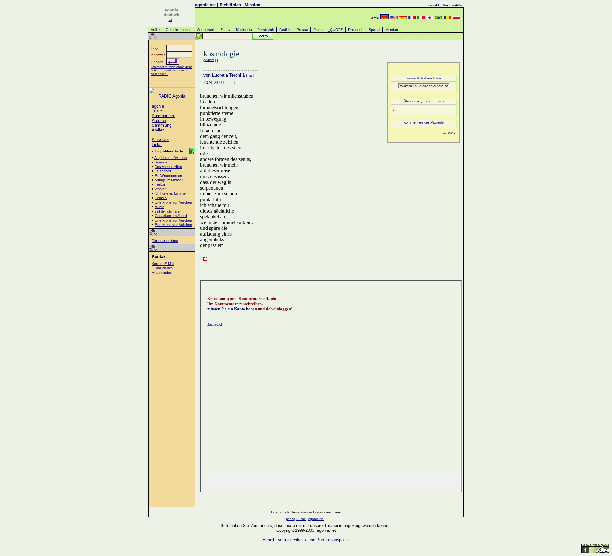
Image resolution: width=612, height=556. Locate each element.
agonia (158, 106)
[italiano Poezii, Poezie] (421, 18)
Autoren (159, 120)
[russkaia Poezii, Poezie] (456, 18)
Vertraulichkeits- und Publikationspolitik (314, 539)
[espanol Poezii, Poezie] (403, 18)
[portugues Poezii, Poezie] (438, 18)
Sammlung (161, 125)
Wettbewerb (206, 30)
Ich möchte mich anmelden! (171, 67)
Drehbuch (355, 30)
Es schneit (163, 171)
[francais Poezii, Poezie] (412, 18)
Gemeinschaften (178, 30)
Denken (161, 198)
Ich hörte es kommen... (172, 193)
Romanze (162, 162)
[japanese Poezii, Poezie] (429, 18)
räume (159, 207)
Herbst (160, 184)
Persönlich (266, 30)
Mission (252, 5)
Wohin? (160, 189)
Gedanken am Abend (171, 216)
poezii (290, 519)
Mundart (391, 30)
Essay (225, 30)
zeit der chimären (168, 211)
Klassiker (160, 139)
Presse (302, 30)
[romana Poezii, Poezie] (447, 18)
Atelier (158, 130)
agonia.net (205, 5)
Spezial (374, 30)
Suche (301, 519)
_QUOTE (335, 30)
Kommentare (163, 115)
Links (157, 144)
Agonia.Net (316, 519)
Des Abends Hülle (168, 167)
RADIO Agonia (171, 96)
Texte (157, 111)
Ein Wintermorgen (168, 175)
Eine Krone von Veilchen (173, 202)
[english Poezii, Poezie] (394, 18)
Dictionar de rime (165, 241)
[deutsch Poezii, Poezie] (384, 18)
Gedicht (285, 30)
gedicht (208, 60)
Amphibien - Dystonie (170, 158)
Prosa (318, 30)
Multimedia (244, 30)
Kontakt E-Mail (163, 264)
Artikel (155, 30)
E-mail (268, 539)
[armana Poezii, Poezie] (375, 18)
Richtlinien (230, 5)
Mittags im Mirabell (169, 180)
